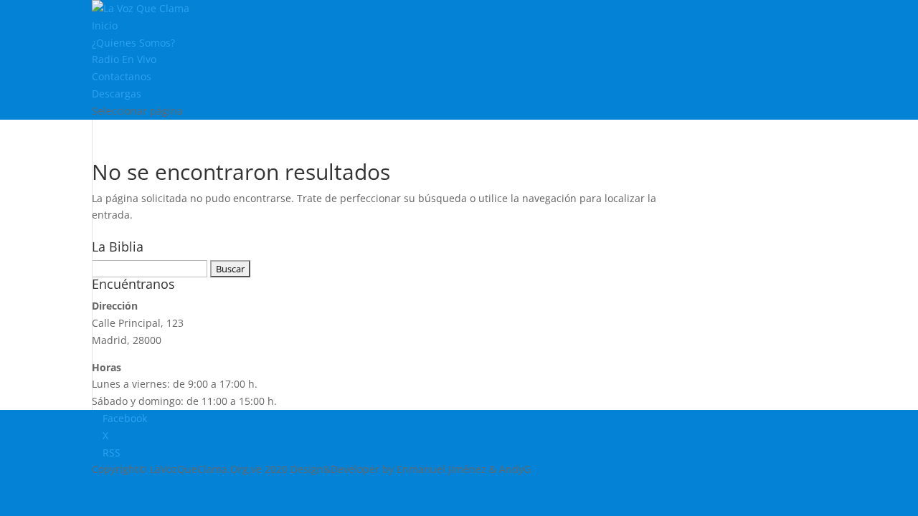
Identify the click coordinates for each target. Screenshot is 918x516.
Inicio (105, 25)
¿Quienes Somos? (133, 42)
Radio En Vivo (124, 59)
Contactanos (121, 76)
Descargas (116, 93)
